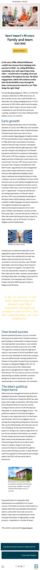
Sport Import (16, 93)
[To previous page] (16, 566)
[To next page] (24, 566)
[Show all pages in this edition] (3, 566)
